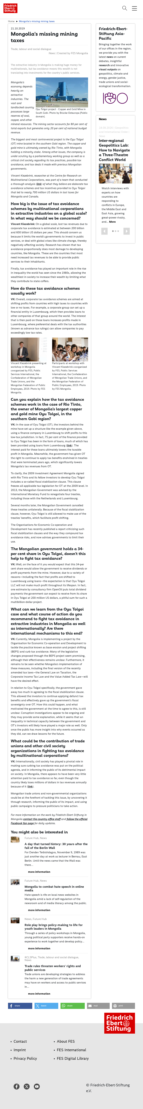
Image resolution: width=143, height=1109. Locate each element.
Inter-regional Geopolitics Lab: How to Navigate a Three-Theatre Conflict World (114, 150)
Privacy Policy (25, 1058)
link (39, 184)
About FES (66, 1041)
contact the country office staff (42, 819)
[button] (104, 231)
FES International (71, 1050)
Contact (20, 1041)
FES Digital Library (73, 1058)
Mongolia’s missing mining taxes (37, 21)
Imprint (20, 1050)
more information (39, 871)
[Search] (125, 8)
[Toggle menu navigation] (134, 8)
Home (11, 21)
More (112, 221)
